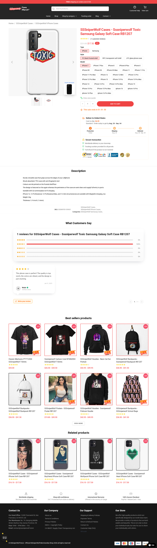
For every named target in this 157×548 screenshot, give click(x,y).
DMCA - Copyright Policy (53, 525)
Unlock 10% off (5, 538)
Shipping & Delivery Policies (90, 515)
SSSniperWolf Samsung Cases (91, 212)
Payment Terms (86, 518)
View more (78, 423)
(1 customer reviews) (97, 39)
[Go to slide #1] (36, 102)
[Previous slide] (12, 62)
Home (11, 23)
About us (48, 515)
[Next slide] (73, 62)
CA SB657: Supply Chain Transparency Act (60, 528)
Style (82, 54)
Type (82, 47)
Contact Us (84, 525)
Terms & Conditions (52, 518)
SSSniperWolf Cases (24, 23)
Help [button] (152, 545)
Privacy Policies (50, 522)
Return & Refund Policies (89, 522)
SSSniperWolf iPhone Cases (46, 23)
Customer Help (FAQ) (88, 528)
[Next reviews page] (142, 302)
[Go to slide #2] (48, 102)
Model (82, 62)
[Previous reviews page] (130, 302)
